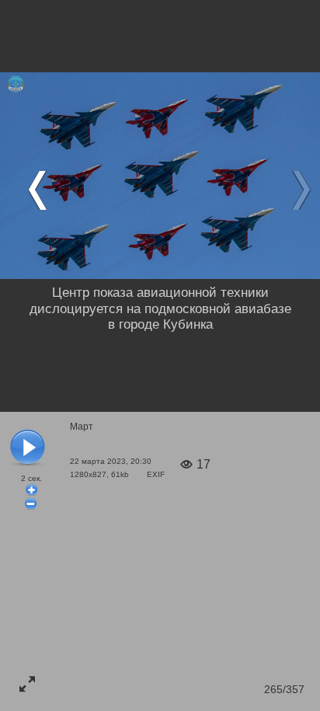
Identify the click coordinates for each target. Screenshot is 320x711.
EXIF (156, 474)
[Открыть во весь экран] (27, 683)
